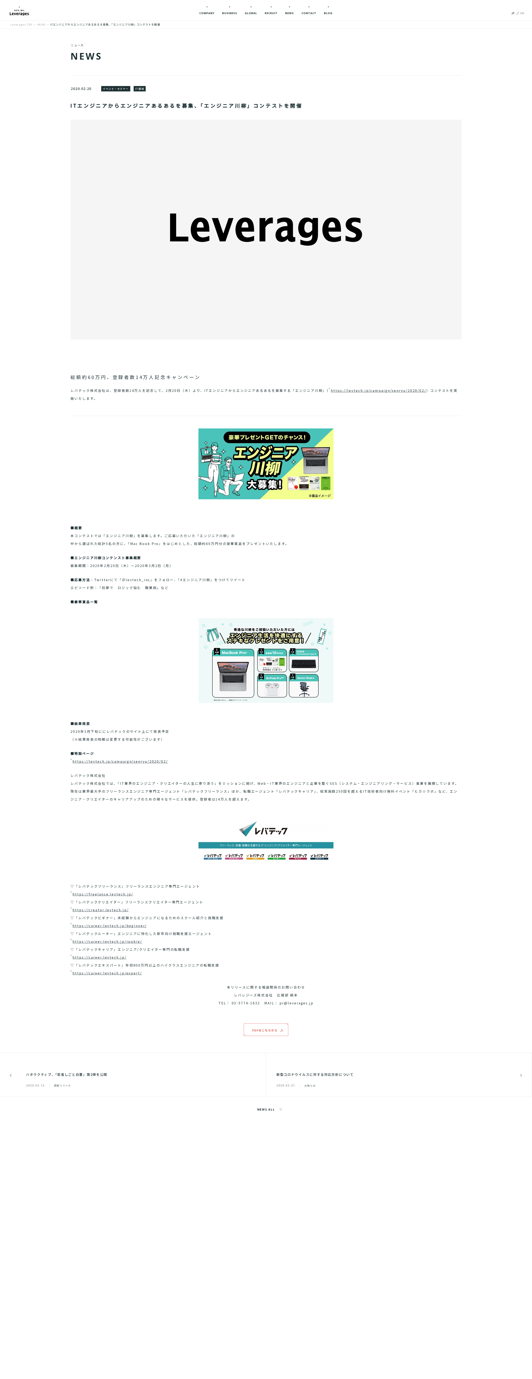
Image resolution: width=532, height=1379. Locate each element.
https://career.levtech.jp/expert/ (107, 973)
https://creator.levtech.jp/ (101, 909)
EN (522, 13)
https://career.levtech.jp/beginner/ (110, 925)
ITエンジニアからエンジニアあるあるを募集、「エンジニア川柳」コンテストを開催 (105, 24)
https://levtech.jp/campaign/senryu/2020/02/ (378, 390)
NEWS (41, 24)
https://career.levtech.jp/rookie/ (107, 941)
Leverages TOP (21, 24)
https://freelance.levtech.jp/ (103, 894)
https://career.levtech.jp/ (99, 957)
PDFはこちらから (265, 1030)
